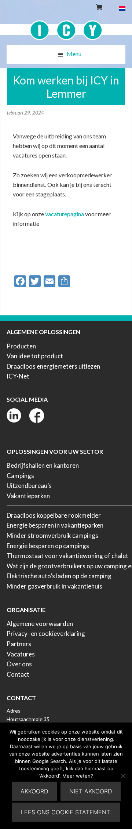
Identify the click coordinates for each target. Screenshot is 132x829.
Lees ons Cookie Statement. (66, 812)
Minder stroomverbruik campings (52, 535)
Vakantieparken (28, 496)
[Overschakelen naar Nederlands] (122, 8)
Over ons (19, 664)
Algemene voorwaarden (40, 623)
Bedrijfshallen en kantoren (43, 465)
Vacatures (21, 654)
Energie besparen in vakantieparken (55, 525)
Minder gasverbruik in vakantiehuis (54, 586)
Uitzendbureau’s (29, 485)
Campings (20, 475)
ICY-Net (18, 376)
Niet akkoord (90, 791)
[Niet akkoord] (122, 775)
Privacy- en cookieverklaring (46, 633)
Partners (19, 644)
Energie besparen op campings (48, 546)
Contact (18, 674)
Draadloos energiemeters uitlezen (53, 366)
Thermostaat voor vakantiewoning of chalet (67, 556)
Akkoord (34, 791)
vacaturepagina (64, 213)
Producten (21, 346)
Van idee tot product (35, 356)
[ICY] (66, 26)
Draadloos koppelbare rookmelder (54, 515)
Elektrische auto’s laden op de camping (59, 576)
